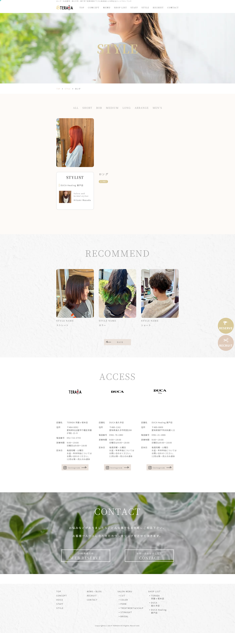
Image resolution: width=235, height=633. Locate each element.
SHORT (87, 108)
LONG (127, 108)
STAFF (134, 7)
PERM (123, 603)
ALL (75, 108)
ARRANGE (142, 108)
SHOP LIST (120, 7)
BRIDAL (124, 616)
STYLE (145, 7)
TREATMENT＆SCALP (131, 608)
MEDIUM (112, 108)
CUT (122, 595)
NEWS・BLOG (94, 591)
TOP (81, 7)
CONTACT (173, 7)
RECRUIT (158, 7)
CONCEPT (93, 7)
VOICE (59, 599)
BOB (99, 108)
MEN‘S (157, 108)
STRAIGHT (126, 612)
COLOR (124, 599)
